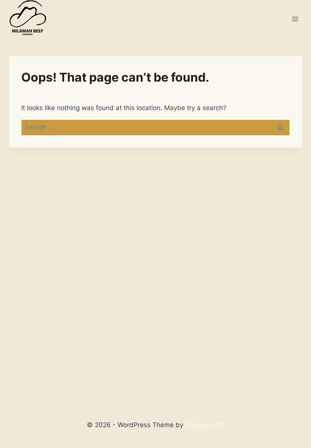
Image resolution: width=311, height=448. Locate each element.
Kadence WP (204, 425)
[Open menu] (295, 19)
